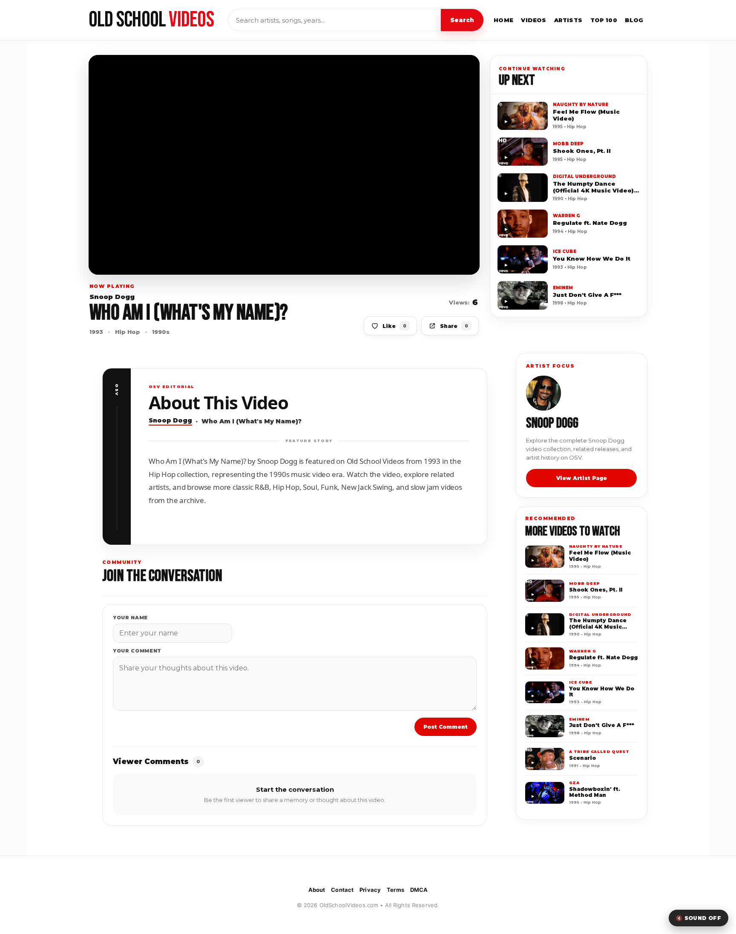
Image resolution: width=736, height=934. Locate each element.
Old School (151, 20)
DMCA (419, 889)
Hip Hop (127, 331)
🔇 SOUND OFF (698, 918)
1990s (161, 331)
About (316, 889)
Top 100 (604, 20)
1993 (96, 331)
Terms (395, 889)
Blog (634, 20)
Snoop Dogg (112, 297)
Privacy (370, 889)
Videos (533, 20)
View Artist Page (581, 478)
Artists (568, 20)
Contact (342, 889)
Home (504, 20)
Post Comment (445, 727)
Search (462, 20)
